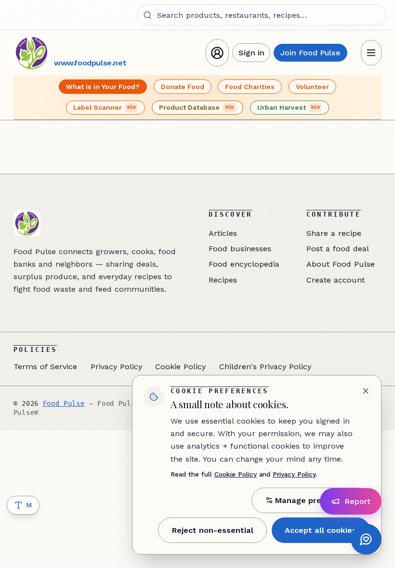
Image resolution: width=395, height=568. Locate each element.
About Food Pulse (340, 264)
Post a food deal (337, 248)
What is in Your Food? (103, 86)
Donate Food (182, 86)
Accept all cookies (320, 530)
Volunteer (312, 86)
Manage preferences (315, 500)
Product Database (196, 107)
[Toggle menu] (371, 52)
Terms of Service (45, 366)
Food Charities (250, 86)
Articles (223, 233)
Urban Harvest (288, 107)
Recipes (223, 279)
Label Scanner (104, 107)
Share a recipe (333, 233)
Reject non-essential (212, 530)
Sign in (251, 52)
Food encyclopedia (244, 264)
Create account (335, 279)
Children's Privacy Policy (265, 366)
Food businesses (240, 248)
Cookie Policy (180, 366)
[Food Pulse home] (31, 52)
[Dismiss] (365, 391)
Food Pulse (64, 403)
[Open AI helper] (366, 539)
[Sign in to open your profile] (217, 53)
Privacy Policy (116, 366)
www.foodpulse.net (90, 62)
